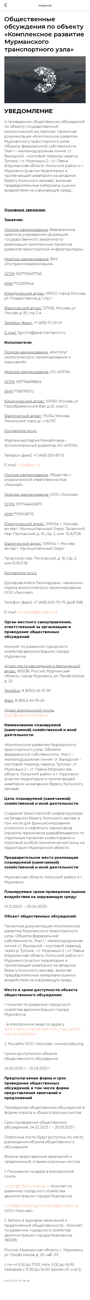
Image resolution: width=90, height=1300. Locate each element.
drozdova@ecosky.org (37, 612)
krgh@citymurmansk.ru (26, 715)
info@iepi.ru (29, 465)
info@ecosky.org (22, 1206)
